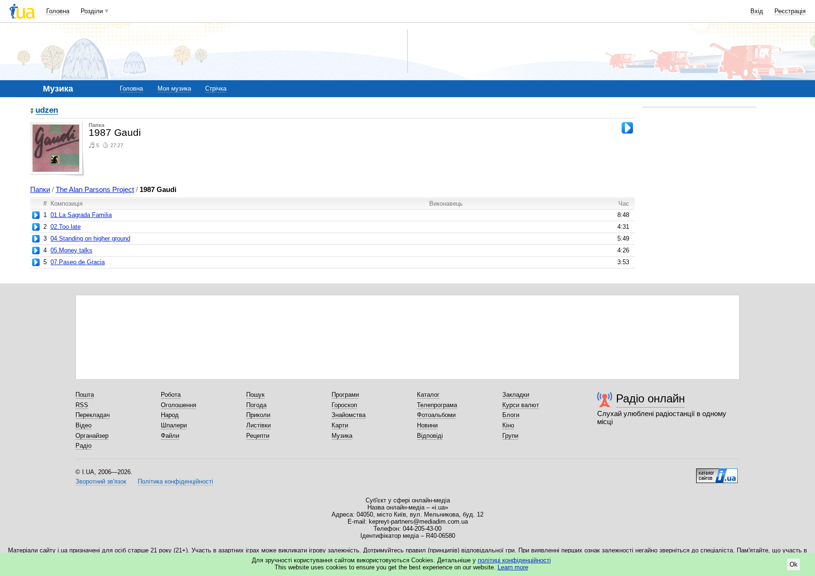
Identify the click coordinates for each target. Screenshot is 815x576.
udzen (46, 111)
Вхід (756, 11)
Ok (794, 564)
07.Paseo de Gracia (77, 262)
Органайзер (91, 435)
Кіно (508, 425)
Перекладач (92, 414)
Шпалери (174, 425)
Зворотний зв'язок (100, 481)
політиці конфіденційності (514, 560)
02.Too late (65, 226)
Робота (171, 394)
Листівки (258, 425)
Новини (427, 425)
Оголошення (178, 405)
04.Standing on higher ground (90, 238)
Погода (256, 405)
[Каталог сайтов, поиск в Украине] (717, 472)
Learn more (513, 567)
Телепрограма (437, 405)
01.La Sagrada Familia (81, 214)
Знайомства (349, 414)
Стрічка (215, 88)
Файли (170, 435)
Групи (510, 435)
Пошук (255, 394)
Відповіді (430, 435)
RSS (81, 405)
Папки (40, 189)
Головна (57, 11)
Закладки (515, 394)
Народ (170, 414)
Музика (342, 435)
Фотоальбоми (436, 414)
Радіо (83, 445)
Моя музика (174, 88)
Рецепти (257, 435)
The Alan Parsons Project (95, 189)
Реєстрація (790, 11)
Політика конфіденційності (175, 481)
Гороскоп (344, 405)
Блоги (510, 414)
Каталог (428, 394)
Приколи (258, 414)
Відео (83, 425)
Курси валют (520, 405)
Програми (345, 394)
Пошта (84, 394)
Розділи (92, 11)
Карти (340, 425)
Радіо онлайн (650, 398)
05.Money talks (71, 250)
